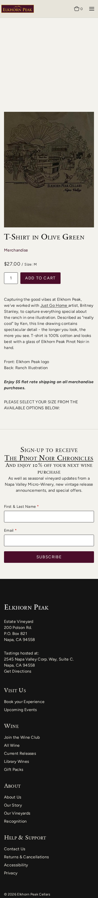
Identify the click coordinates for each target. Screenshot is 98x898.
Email (9, 530)
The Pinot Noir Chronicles (49, 458)
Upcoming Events (20, 709)
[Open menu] (91, 8)
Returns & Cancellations (26, 857)
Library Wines (16, 761)
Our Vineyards (17, 813)
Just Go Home (54, 305)
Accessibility (16, 865)
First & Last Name (20, 506)
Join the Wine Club (22, 737)
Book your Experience (24, 701)
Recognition (15, 821)
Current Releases (20, 753)
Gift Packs (13, 769)
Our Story (13, 805)
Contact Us (14, 848)
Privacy (10, 873)
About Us (12, 797)
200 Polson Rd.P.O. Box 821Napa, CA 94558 (19, 633)
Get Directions (17, 671)
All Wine (12, 745)
